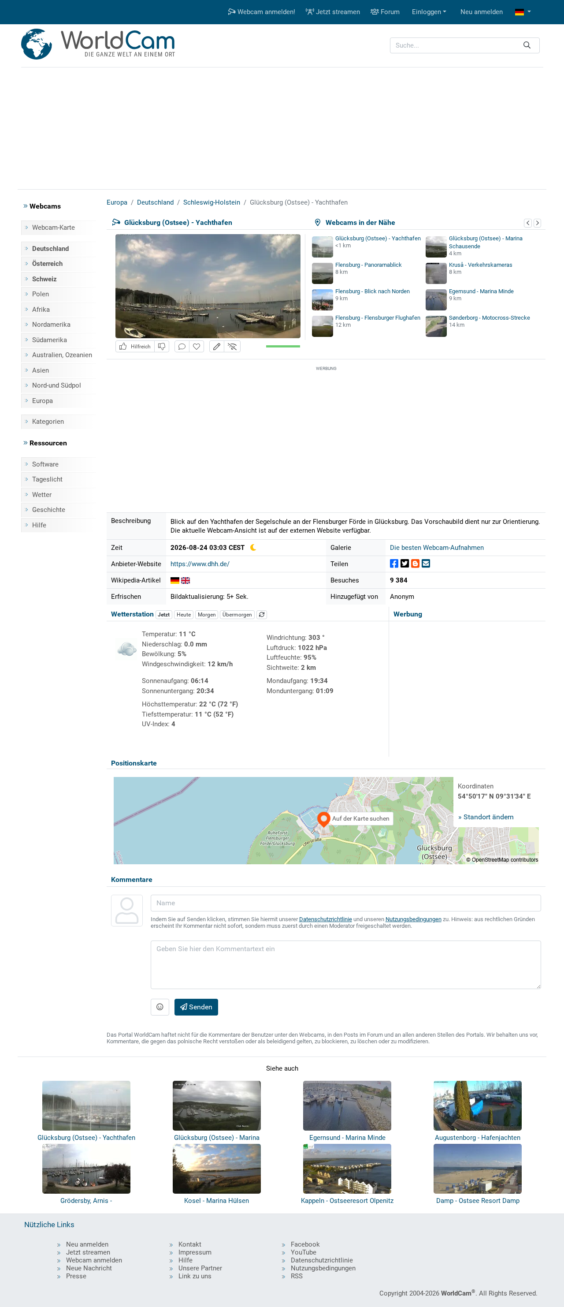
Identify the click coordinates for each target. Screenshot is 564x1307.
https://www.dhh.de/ (200, 564)
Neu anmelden (481, 12)
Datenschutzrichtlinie (325, 919)
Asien (40, 370)
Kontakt (189, 1244)
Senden (199, 1007)
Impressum (195, 1252)
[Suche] (527, 45)
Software (45, 464)
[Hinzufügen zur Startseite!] (196, 346)
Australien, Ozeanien (62, 355)
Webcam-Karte (53, 228)
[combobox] (465, 45)
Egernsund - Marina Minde (481, 291)
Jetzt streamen (337, 12)
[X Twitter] (405, 563)
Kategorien (48, 422)
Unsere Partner (200, 1268)
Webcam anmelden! (265, 12)
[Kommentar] (181, 346)
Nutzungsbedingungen (414, 919)
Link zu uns (195, 1276)
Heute (184, 615)
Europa (42, 401)
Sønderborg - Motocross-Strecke (489, 317)
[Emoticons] (160, 1007)
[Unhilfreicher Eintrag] (161, 346)
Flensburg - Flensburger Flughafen (377, 317)
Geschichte (48, 510)
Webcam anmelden (94, 1260)
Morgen (207, 615)
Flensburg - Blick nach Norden (372, 291)
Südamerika (49, 340)
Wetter (42, 495)
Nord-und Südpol (56, 385)
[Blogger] (415, 563)
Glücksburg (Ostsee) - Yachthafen (378, 238)
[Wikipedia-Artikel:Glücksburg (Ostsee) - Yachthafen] (175, 580)
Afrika (41, 310)
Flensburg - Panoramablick (368, 264)
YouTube (303, 1252)
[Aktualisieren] (261, 614)
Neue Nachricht (89, 1268)
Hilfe (39, 525)
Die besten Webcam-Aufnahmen (437, 548)
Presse (76, 1276)
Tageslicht (47, 479)
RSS (297, 1276)
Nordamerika (51, 325)
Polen (40, 294)
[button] (523, 12)
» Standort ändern (486, 817)
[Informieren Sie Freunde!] (426, 563)
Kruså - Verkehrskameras (480, 264)
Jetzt (164, 615)
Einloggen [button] (426, 12)
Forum (389, 12)
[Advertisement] (282, 127)
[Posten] (394, 563)
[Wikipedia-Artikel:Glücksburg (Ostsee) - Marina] (185, 580)
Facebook (305, 1244)
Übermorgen (237, 615)
